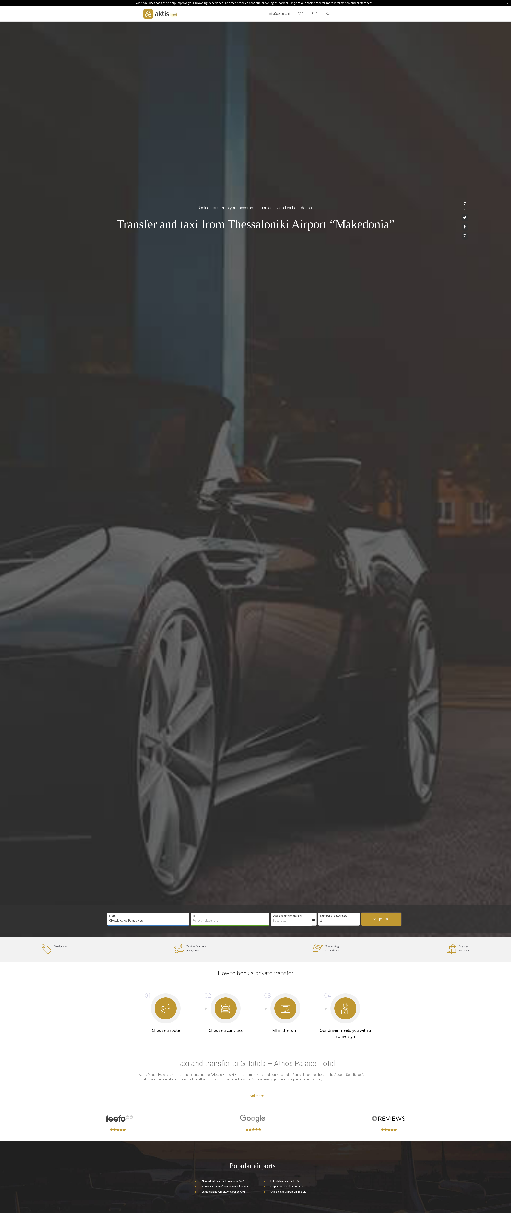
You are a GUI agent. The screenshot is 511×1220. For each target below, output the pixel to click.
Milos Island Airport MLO (284, 1181)
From (112, 915)
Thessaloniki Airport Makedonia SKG (222, 1181)
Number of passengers (333, 915)
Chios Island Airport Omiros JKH (289, 1191)
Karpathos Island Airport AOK (287, 1186)
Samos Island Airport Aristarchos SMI (223, 1191)
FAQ (301, 14)
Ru (328, 13)
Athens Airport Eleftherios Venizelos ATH (224, 1186)
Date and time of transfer (288, 915)
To (194, 915)
